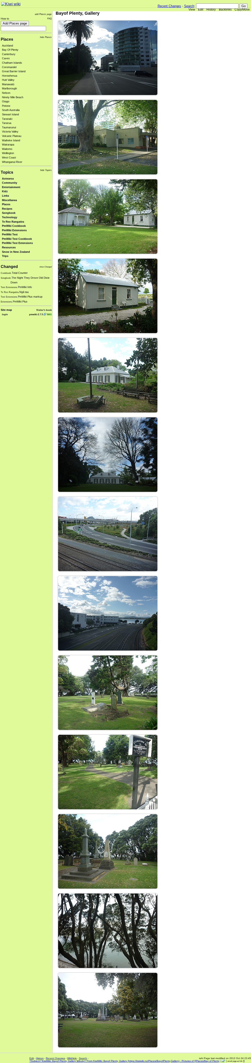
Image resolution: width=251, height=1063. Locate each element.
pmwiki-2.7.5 (36, 314)
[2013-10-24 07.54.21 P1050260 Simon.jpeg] (108, 295)
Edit (200, 9)
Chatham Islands (12, 62)
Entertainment (11, 187)
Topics (7, 172)
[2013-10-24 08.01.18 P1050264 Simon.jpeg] (108, 613)
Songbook (8, 212)
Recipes (7, 208)
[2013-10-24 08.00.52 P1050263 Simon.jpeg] (108, 534)
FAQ (49, 18)
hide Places (46, 37)
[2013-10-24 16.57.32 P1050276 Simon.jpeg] (108, 1010)
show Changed (45, 267)
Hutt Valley (8, 79)
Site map (6, 309)
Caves (6, 58)
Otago (5, 101)
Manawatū (8, 84)
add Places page (43, 14)
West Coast (9, 157)
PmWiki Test (10, 234)
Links (5, 195)
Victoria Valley (10, 131)
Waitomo (7, 148)
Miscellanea (9, 200)
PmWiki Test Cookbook (17, 238)
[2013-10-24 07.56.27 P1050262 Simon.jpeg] (108, 454)
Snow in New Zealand (16, 251)
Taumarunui (9, 127)
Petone (6, 105)
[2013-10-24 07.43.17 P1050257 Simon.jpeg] (108, 57)
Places (7, 39)
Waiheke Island (11, 140)
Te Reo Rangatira (13, 221)
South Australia (11, 110)
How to (5, 18)
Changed (9, 267)
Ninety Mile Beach (12, 97)
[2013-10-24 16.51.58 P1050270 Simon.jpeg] (108, 692)
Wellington (8, 153)
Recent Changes (169, 6)
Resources (9, 247)
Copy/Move (242, 9)
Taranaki (7, 118)
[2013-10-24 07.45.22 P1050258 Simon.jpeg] (108, 137)
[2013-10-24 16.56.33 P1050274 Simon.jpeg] (108, 930)
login (5, 314)
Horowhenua (9, 75)
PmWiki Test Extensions (17, 243)
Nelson (6, 92)
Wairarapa (8, 144)
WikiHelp (72, 1058)
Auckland (7, 45)
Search (189, 6)
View (191, 9)
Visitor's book (44, 310)
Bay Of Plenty (10, 49)
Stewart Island (10, 114)
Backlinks (225, 9)
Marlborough (9, 88)
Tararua (6, 122)
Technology (9, 217)
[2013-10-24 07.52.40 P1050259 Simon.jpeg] (108, 216)
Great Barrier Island (13, 71)
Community (9, 182)
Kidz (5, 191)
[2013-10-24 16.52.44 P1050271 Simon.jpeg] (108, 772)
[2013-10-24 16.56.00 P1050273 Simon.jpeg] (108, 851)
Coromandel (9, 67)
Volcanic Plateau (11, 135)
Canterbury (8, 54)
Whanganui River (12, 161)
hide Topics (46, 170)
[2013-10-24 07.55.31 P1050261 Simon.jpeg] (108, 375)
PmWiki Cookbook (14, 225)
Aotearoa (8, 178)
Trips (5, 255)
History (211, 9)
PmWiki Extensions (14, 230)
